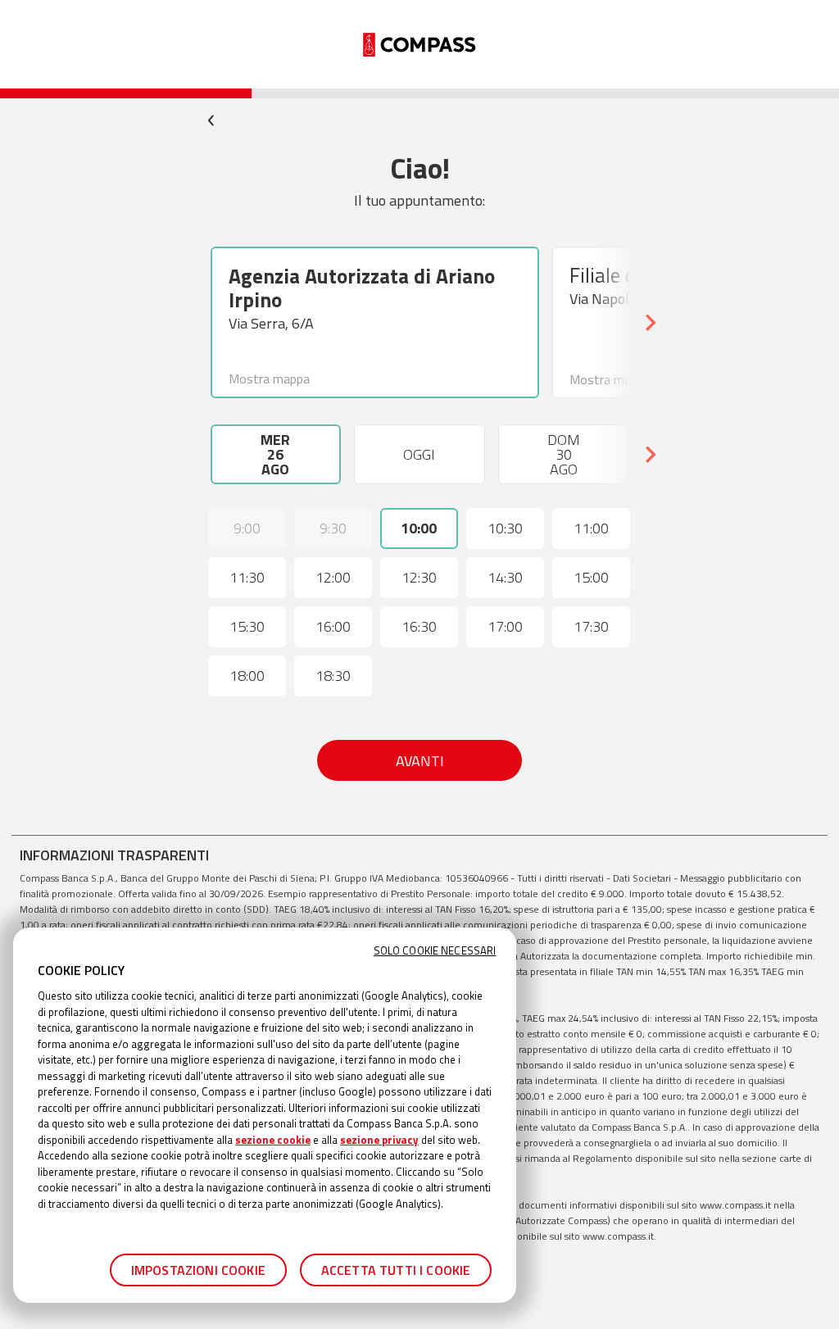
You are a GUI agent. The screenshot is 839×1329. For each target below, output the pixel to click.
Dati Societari (642, 878)
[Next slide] (649, 323)
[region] (264, 1115)
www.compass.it (735, 1205)
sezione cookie (273, 1140)
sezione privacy (379, 1140)
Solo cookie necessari (435, 951)
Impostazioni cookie (198, 1270)
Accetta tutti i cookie (396, 1270)
